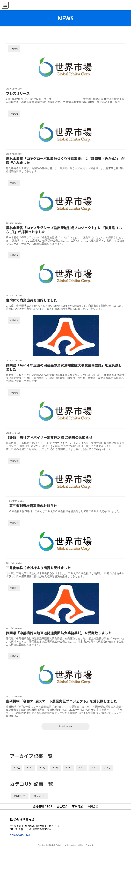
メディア (39, 796)
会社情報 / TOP (42, 806)
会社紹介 (62, 806)
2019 (81, 768)
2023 (29, 768)
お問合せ (92, 806)
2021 (55, 768)
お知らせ (19, 796)
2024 (16, 768)
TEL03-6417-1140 (20, 835)
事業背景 (77, 806)
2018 (94, 768)
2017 (107, 768)
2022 (42, 768)
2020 (68, 768)
